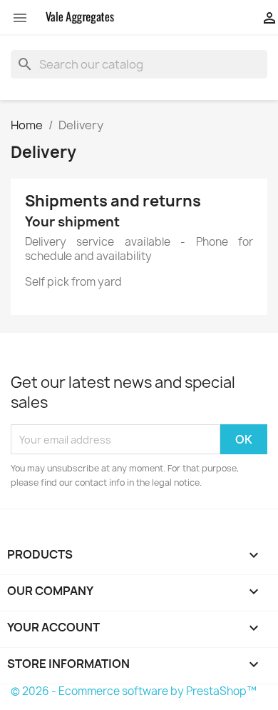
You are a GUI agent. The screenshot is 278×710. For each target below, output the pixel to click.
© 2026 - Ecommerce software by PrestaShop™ (134, 691)
